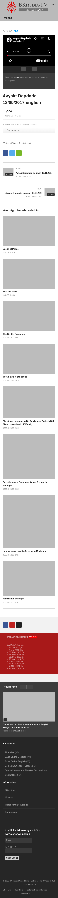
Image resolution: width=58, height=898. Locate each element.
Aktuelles (9, 752)
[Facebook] (5, 625)
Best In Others (10, 291)
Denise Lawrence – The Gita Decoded (24, 770)
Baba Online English (29, 124)
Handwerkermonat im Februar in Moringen (24, 551)
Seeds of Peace (11, 249)
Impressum (11, 812)
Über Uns (10, 790)
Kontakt (9, 797)
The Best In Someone (14, 334)
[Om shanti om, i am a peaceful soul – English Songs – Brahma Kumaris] (29, 707)
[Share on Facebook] (5, 153)
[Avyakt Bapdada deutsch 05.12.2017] (29, 193)
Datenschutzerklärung (16, 805)
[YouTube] (12, 625)
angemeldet (19, 77)
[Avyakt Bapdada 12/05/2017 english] (29, 231)
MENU (8, 18)
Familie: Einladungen (13, 599)
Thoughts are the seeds (15, 377)
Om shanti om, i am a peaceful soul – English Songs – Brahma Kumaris (25, 726)
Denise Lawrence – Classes (19, 766)
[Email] (19, 625)
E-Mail (10, 846)
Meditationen (11, 775)
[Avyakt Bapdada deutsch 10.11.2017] (29, 173)
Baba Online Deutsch (15, 757)
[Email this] (19, 153)
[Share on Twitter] (12, 153)
